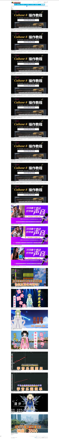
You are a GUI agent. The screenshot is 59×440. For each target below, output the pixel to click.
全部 (11, 7)
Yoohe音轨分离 (27, 4)
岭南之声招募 (36, 4)
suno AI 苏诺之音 (32, 4)
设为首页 (12, 0)
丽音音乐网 (43, 437)
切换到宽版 (47, 0)
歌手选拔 (12, 8)
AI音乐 (13, 0)
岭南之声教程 (18, 4)
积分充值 (16, 0)
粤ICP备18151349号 (46, 437)
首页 (15, 4)
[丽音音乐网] (16, 2)
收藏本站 (18, 0)
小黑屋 (41, 437)
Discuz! (13, 437)
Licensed (16, 437)
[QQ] (35, 437)
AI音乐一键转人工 (23, 4)
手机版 (39, 437)
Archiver (38, 437)
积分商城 (15, 0)
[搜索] (26, 6)
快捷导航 (42, 4)
